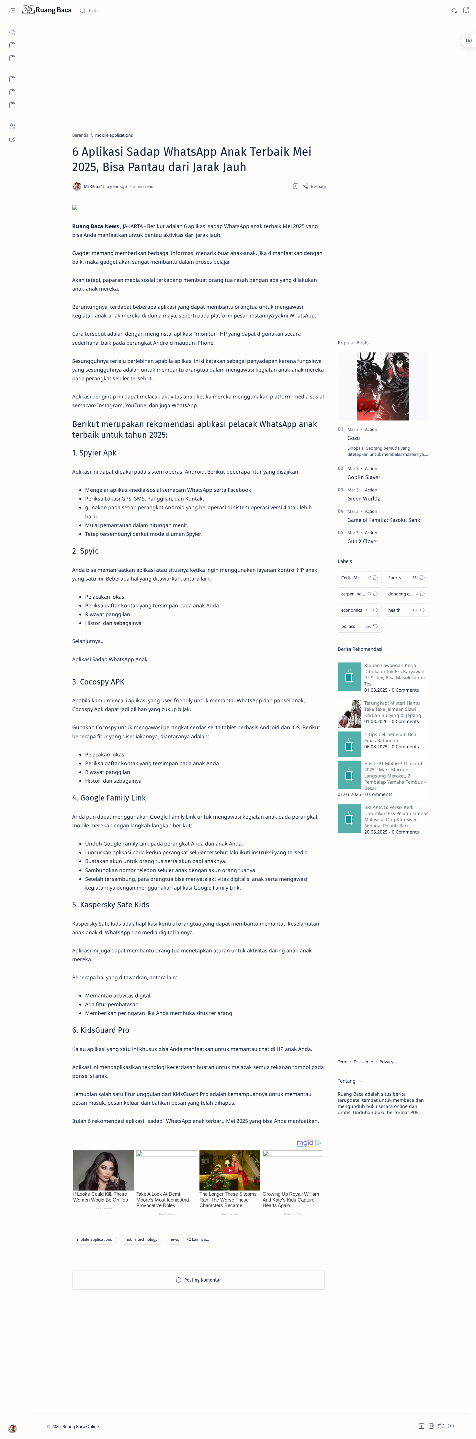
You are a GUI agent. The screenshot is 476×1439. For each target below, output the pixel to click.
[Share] (314, 186)
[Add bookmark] (295, 186)
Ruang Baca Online (80, 1426)
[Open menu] (12, 10)
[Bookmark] (465, 10)
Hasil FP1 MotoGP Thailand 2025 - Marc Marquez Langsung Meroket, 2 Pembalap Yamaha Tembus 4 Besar (395, 775)
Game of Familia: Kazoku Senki (384, 520)
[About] (12, 126)
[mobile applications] (94, 1239)
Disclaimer (363, 1062)
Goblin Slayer (363, 477)
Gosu (353, 438)
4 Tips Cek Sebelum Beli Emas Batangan (390, 737)
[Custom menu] (12, 79)
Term (342, 1062)
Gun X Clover (362, 541)
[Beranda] (12, 32)
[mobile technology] (140, 1239)
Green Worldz (363, 498)
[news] (174, 1239)
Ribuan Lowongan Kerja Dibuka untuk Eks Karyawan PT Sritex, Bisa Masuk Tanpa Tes (394, 674)
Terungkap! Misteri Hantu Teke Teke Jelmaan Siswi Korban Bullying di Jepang (392, 709)
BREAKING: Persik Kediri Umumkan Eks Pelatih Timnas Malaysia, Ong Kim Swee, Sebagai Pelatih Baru (396, 816)
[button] (198, 1239)
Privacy (386, 1062)
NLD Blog (130, 1426)
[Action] (371, 429)
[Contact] (12, 139)
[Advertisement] (241, 73)
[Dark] (453, 10)
